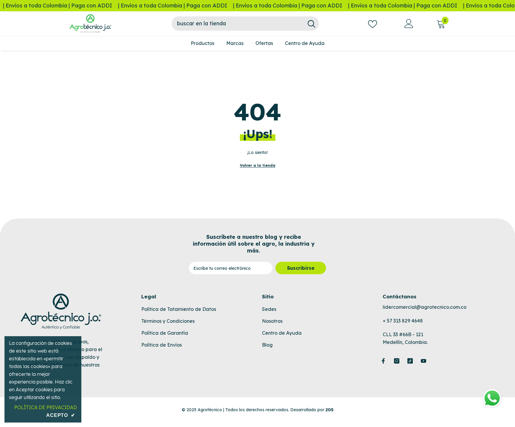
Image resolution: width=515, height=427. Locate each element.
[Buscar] (245, 23)
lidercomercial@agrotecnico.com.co (424, 307)
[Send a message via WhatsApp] (492, 398)
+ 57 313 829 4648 (403, 321)
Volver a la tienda (257, 165)
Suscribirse (300, 268)
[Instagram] (396, 360)
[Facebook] (383, 360)
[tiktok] (410, 360)
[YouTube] (423, 360)
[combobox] (238, 23)
